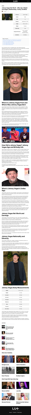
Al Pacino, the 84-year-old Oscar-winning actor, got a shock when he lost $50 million (10, 328)
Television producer (25, 32)
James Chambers (20, 364)
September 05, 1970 (25, 21)
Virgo (25, 28)
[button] (2, 1)
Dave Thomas (5, 376)
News (6, 325)
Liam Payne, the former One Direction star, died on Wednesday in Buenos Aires (10, 338)
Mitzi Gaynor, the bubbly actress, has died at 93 (9, 333)
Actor (23, 30)
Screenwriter (25, 31)
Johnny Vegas (25, 14)
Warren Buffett (5, 391)
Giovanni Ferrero (6, 402)
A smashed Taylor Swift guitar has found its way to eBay (10, 344)
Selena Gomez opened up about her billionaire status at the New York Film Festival (10, 349)
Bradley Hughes (20, 376)
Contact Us (14, 412)
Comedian (26, 30)
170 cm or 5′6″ (25, 23)
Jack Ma (18, 391)
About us (10, 412)
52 (25, 19)
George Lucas (5, 364)
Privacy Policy (19, 412)
